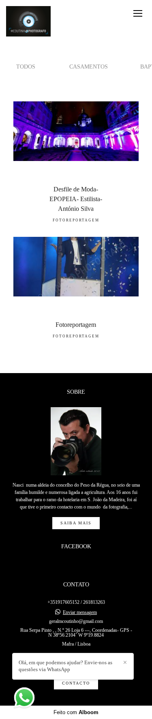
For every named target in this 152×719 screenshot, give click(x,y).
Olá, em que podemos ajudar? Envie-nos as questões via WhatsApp (65, 665)
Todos (25, 66)
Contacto (76, 683)
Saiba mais (76, 523)
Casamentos (88, 66)
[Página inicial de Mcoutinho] (28, 21)
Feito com (76, 712)
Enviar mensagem (80, 612)
